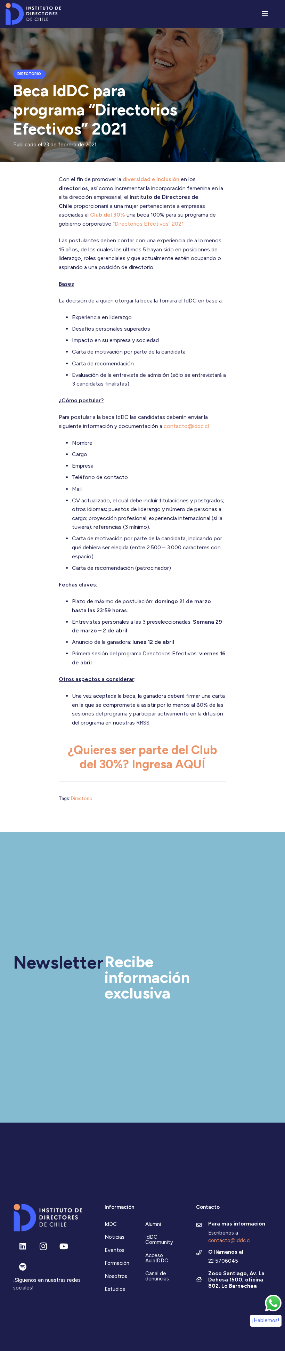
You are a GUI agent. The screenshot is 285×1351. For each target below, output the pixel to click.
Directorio (81, 798)
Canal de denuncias (157, 1276)
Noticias (114, 1237)
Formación (117, 1263)
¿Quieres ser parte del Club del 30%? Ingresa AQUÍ (142, 757)
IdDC (111, 1224)
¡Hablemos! (265, 1320)
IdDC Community (159, 1239)
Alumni (153, 1224)
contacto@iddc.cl (186, 426)
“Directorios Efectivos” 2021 (148, 223)
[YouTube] (63, 1246)
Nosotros (116, 1276)
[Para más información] (202, 1225)
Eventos (114, 1250)
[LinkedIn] (22, 1246)
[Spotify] (22, 1267)
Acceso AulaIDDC (156, 1258)
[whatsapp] (273, 1303)
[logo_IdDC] (33, 14)
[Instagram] (43, 1246)
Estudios (115, 1289)
